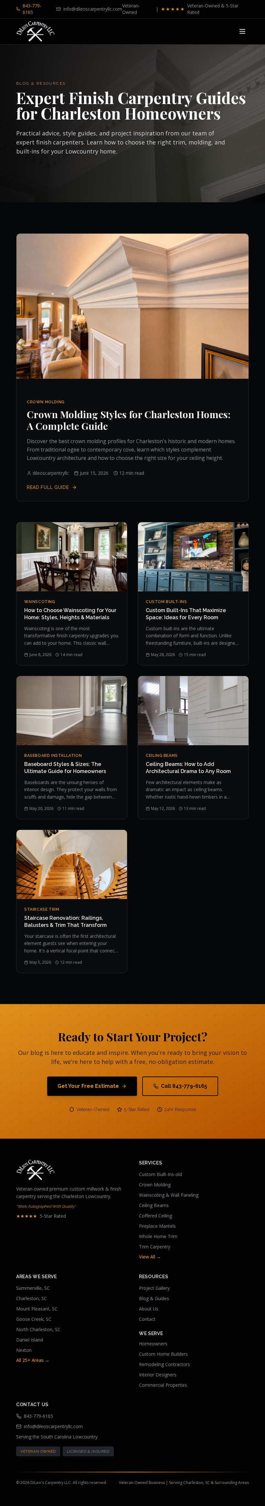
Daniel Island (29, 1340)
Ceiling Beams (154, 1205)
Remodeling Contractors (164, 1364)
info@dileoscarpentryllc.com (53, 1426)
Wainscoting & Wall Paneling (168, 1195)
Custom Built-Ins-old (160, 1174)
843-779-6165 (38, 1416)
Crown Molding (155, 1185)
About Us (148, 1309)
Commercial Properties (163, 1385)
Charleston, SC (31, 1298)
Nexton (24, 1350)
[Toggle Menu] (242, 31)
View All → (150, 1257)
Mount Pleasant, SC (37, 1309)
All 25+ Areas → (32, 1360)
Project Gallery (154, 1288)
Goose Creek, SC (33, 1319)
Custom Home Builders (163, 1354)
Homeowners (153, 1344)
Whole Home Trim (158, 1236)
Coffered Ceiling (155, 1216)
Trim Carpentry (154, 1247)
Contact (147, 1319)
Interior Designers (157, 1375)
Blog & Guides (154, 1298)
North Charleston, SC (38, 1329)
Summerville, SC (33, 1288)
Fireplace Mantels (157, 1226)
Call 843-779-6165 (184, 1086)
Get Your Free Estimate (88, 1086)
